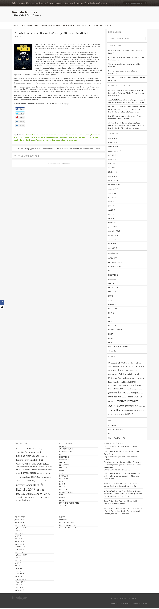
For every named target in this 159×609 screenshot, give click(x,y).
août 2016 (112, 239)
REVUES (111, 338)
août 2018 (112, 155)
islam (125, 389)
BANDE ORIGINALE (115, 266)
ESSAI (110, 296)
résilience (142, 406)
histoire (82, 137)
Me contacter (32, 3)
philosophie (124, 397)
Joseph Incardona (139, 389)
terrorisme (73, 140)
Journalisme (112, 392)
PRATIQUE (112, 325)
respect (58, 140)
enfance (135, 381)
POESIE (111, 317)
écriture (129, 414)
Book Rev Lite (116, 603)
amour (121, 362)
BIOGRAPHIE (113, 275)
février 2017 (112, 222)
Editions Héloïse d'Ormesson (135, 378)
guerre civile (73, 137)
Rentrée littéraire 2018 (128, 406)
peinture (117, 396)
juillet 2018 (112, 159)
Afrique (110, 363)
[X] (2, 307)
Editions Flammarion (25, 459)
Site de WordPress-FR (116, 438)
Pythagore (40, 140)
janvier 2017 (112, 226)
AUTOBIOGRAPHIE (115, 262)
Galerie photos (18, 3)
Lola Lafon (127, 393)
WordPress (143, 603)
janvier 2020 (112, 138)
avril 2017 (112, 214)
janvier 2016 (112, 248)
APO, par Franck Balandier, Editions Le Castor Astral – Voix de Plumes (124, 124)
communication (50, 134)
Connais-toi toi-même (65, 134)
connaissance (80, 134)
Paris (110, 396)
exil (134, 385)
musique (134, 392)
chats (41, 134)
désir (114, 366)
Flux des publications (115, 429)
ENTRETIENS (113, 287)
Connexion (112, 425)
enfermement (113, 385)
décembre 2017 (114, 180)
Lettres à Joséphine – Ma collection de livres (124, 90)
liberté (121, 392)
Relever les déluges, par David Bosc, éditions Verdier (34, 148)
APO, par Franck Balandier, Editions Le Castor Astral (124, 110)
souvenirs (125, 410)
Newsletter (79, 3)
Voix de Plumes (24, 12)
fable (61, 137)
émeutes (39, 137)
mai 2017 (111, 210)
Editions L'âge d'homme (115, 382)
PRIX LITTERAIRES (115, 329)
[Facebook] (2, 302)
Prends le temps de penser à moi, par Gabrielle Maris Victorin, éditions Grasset (126, 101)
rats (46, 140)
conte (88, 134)
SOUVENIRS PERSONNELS (118, 346)
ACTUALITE (112, 258)
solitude (118, 410)
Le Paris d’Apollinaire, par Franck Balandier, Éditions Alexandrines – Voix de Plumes (126, 108)
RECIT (110, 334)
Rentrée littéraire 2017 (29, 487)
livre (22, 140)
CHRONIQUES (113, 279)
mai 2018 (111, 167)
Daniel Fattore (113, 116)
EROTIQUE (112, 291)
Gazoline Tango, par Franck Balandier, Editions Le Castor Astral (126, 126)
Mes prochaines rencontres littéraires (56, 3)
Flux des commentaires (116, 433)
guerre (65, 137)
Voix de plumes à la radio (96, 3)
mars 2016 (112, 243)
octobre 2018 (113, 146)
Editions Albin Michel (27, 137)
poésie (130, 396)
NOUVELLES (112, 304)
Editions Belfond (126, 371)
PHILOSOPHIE (113, 308)
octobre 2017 (113, 189)
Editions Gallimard (129, 374)
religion (52, 140)
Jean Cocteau (131, 389)
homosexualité (115, 388)
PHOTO (111, 313)
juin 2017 (111, 205)
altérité (115, 363)
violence (116, 414)
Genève (139, 385)
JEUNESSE (112, 300)
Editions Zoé (127, 382)
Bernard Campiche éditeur (133, 363)
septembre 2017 (114, 193)
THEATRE (112, 351)
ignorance (90, 137)
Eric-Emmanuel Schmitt (126, 385)
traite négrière (40, 497)
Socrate (65, 140)
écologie (122, 414)
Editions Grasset (117, 378)
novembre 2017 (114, 184)
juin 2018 (111, 163)
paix (33, 140)
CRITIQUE (111, 283)
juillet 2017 (112, 201)
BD (109, 270)
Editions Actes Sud (126, 366)
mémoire (27, 140)
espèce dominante (51, 137)
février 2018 (112, 172)
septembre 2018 (114, 151)
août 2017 (112, 197)
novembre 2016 (114, 231)
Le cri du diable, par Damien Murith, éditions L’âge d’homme (79, 148)
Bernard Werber (32, 134)
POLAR (111, 321)
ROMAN (111, 342)
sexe (110, 410)
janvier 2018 (112, 176)
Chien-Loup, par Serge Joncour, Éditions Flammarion (122, 462)
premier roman (24, 485)
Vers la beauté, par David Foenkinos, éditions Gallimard (124, 117)
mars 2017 (112, 218)
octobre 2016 (113, 235)
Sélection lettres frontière (135, 410)
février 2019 (112, 142)
